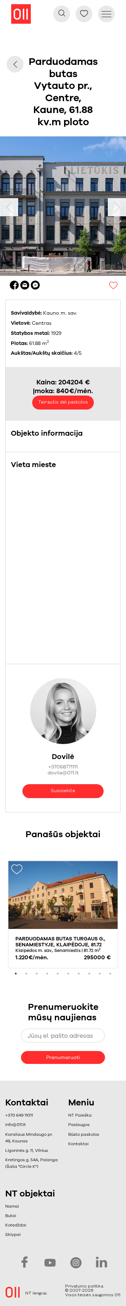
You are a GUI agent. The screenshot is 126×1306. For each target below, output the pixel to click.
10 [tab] (110, 973)
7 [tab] (78, 973)
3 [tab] (36, 973)
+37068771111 (63, 767)
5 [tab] (57, 973)
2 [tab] (26, 973)
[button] (83, 1124)
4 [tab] (47, 973)
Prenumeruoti (63, 1057)
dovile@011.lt (63, 773)
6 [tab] (68, 973)
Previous (9, 207)
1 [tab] (15, 973)
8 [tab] (89, 973)
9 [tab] (99, 973)
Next (117, 207)
